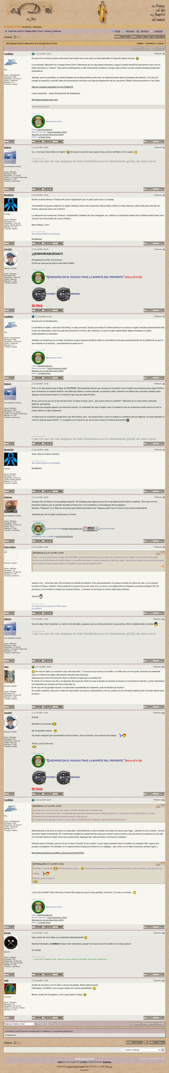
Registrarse (37, 27)
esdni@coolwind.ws (44, 129)
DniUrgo (8, 497)
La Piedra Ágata (44, 137)
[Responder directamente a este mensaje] (159, 141)
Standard (150, 43)
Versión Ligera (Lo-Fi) (84, 1059)
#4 (164, 249)
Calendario (158, 31)
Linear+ (161, 43)
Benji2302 (9, 195)
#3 (164, 195)
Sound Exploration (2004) (57, 132)
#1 (164, 53)
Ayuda (117, 31)
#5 (164, 316)
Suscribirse (137, 49)
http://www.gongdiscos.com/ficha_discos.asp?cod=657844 (58, 853)
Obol (6, 667)
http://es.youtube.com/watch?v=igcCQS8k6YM (52, 87)
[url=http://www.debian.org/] (72, 528)
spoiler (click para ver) (40, 106)
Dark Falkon (10, 547)
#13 (163, 800)
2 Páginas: (8, 37)
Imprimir (161, 49)
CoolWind (8, 54)
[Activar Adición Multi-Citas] (148, 141)
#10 (163, 619)
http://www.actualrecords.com (45, 100)
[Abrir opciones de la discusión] (146, 1042)
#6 (164, 384)
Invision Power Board (75, 1067)
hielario (7, 147)
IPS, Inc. (109, 1067)
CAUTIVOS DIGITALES (64, 536)
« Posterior (136, 1024)
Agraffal (8, 249)
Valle (6, 980)
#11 (163, 667)
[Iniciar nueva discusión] (140, 36)
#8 (164, 497)
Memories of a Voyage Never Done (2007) (48, 134)
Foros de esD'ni (15, 31)
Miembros (145, 31)
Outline (140, 43)
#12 (163, 713)
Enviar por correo (149, 49)
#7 (164, 449)
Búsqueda (130, 31)
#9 (164, 547)
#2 (164, 147)
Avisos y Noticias (53, 31)
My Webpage (37, 239)
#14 (163, 933)
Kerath (7, 933)
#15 (163, 980)
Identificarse (26, 27)
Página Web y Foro (34, 31)
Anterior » (160, 1024)
